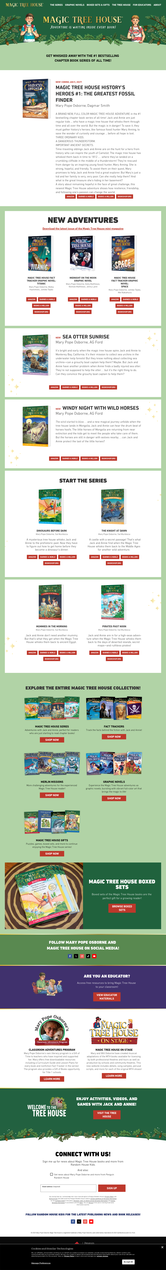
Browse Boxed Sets (122, 908)
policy (81, 1203)
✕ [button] (162, 1247)
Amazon (70, 196)
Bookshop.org (124, 196)
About (157, 4)
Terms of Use (53, 1198)
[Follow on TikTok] (88, 956)
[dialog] (83, 1257)
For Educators (142, 4)
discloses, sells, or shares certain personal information (91, 1201)
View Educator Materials (107, 996)
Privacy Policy (109, 1196)
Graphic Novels (74, 4)
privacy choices (102, 1256)
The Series (56, 4)
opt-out (91, 1203)
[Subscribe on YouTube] (94, 956)
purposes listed (60, 1201)
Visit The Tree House (106, 1114)
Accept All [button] (128, 1262)
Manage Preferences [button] (41, 1263)
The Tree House (121, 4)
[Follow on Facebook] (70, 956)
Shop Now (52, 739)
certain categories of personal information (103, 1198)
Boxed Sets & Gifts (98, 4)
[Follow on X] (76, 956)
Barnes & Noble (86, 196)
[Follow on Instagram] (82, 956)
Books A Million (105, 196)
